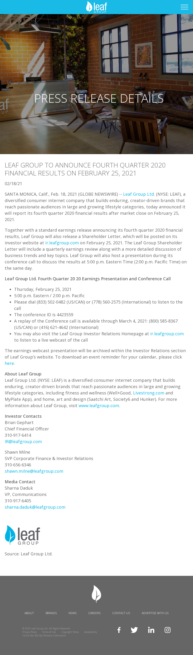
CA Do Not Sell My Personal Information (44, 635)
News (72, 613)
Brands (51, 613)
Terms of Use (49, 632)
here (9, 363)
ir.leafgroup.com (62, 243)
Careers (94, 613)
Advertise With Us (155, 613)
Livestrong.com (148, 393)
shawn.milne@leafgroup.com (34, 471)
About (29, 613)
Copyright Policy (70, 632)
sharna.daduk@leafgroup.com (35, 507)
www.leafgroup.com (99, 405)
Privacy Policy (29, 632)
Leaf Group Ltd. (139, 194)
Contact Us (121, 613)
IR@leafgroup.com (23, 441)
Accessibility (90, 632)
